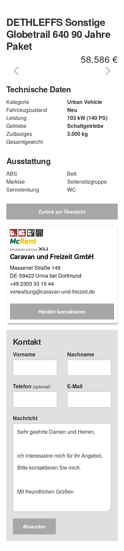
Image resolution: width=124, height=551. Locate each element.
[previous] (17, 70)
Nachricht (25, 418)
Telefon (31, 386)
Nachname (80, 354)
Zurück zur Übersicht (62, 211)
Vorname (24, 354)
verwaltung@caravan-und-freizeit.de (52, 291)
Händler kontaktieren (62, 311)
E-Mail (74, 386)
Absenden (34, 526)
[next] (107, 70)
